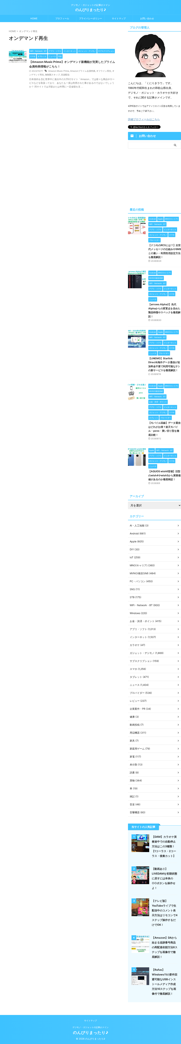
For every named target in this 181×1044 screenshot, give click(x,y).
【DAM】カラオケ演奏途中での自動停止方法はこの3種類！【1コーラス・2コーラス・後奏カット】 (164, 846)
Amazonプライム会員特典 (82, 71)
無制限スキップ (52, 74)
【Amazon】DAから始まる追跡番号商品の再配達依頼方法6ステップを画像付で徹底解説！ (164, 947)
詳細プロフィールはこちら (144, 119)
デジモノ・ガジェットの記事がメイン (90, 1027)
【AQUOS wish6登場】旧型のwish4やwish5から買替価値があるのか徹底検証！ (164, 475)
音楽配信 (65, 74)
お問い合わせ (147, 18)
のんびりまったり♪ (90, 10)
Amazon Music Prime (58, 71)
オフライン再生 (103, 71)
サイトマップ (119, 18)
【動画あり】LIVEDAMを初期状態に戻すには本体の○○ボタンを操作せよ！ (164, 878)
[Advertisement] (154, 177)
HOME (33, 18)
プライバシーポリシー (90, 18)
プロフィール (62, 18)
